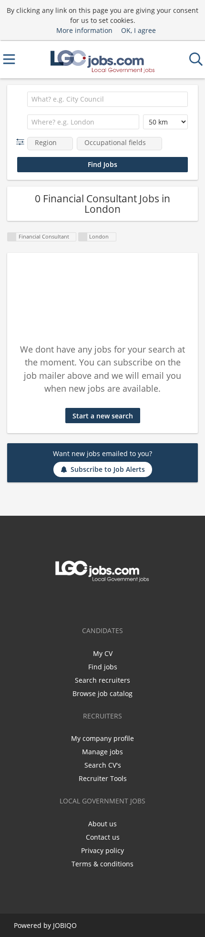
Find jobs (102, 666)
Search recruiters (102, 680)
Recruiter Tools (103, 778)
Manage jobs (102, 751)
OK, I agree (138, 30)
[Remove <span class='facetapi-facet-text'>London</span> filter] (83, 237)
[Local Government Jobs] (102, 59)
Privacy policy (102, 850)
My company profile (102, 738)
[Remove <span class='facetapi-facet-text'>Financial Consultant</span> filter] (12, 237)
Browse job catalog (102, 693)
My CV (103, 653)
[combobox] (107, 99)
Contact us (103, 837)
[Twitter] (102, 602)
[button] (22, 142)
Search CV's (102, 765)
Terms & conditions (102, 863)
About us (102, 823)
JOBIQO (65, 925)
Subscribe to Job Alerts (108, 469)
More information (84, 30)
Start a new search (102, 415)
